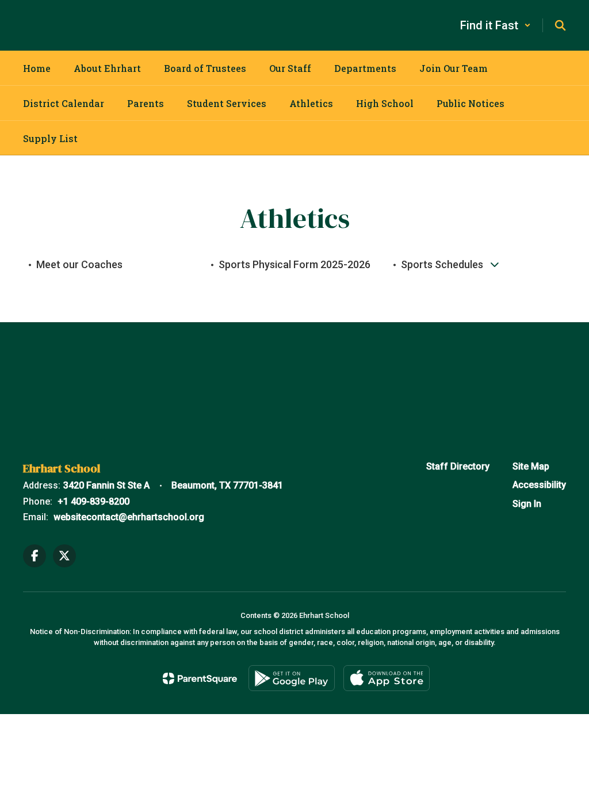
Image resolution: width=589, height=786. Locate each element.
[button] (495, 25)
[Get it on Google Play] (291, 678)
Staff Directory (457, 466)
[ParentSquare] (200, 678)
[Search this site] (560, 25)
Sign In (526, 503)
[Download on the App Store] (386, 678)
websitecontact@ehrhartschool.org (128, 517)
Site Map (530, 466)
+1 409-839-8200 (93, 501)
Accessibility (539, 484)
